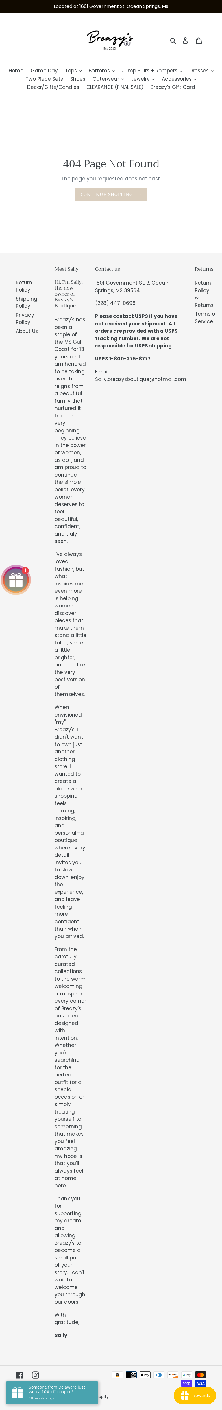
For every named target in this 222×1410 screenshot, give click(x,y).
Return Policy (24, 286)
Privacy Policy (25, 319)
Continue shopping (107, 194)
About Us (27, 331)
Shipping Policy (26, 302)
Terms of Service (206, 317)
